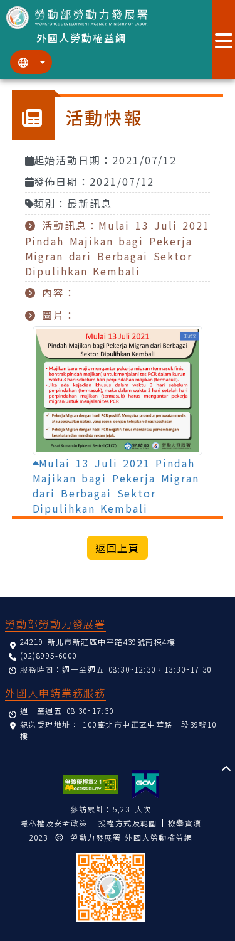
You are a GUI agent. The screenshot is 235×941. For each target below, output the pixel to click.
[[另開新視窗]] (145, 784)
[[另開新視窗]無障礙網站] (90, 784)
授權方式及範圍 (127, 822)
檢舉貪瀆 (185, 822)
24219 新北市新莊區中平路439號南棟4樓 (97, 641)
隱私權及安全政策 (54, 822)
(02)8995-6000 (48, 655)
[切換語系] (31, 62)
